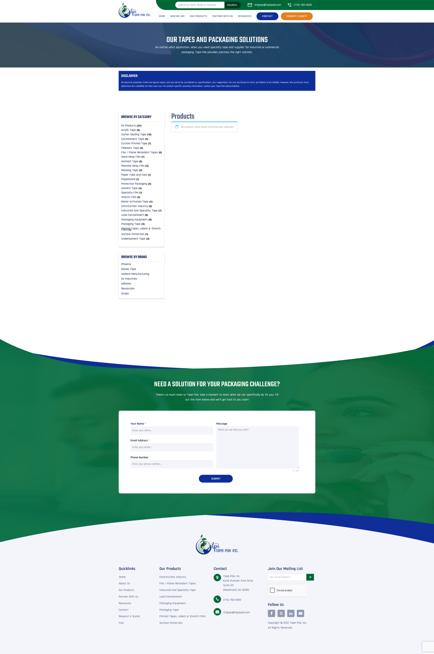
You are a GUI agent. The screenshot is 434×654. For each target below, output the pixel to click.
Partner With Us (222, 16)
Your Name (138, 424)
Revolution (127, 288)
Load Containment (170, 597)
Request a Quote (297, 16)
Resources (244, 16)
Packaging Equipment (172, 603)
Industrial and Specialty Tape (177, 590)
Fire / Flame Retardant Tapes (177, 583)
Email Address (140, 440)
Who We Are (177, 16)
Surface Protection (171, 623)
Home (162, 16)
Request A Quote (129, 616)
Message (221, 424)
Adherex (126, 284)
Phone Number (140, 457)
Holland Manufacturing (135, 274)
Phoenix (126, 264)
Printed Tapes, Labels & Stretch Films (182, 616)
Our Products (198, 16)
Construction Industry (172, 577)
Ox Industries (129, 279)
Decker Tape (128, 269)
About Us (124, 583)
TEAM (270, 633)
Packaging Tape (169, 610)
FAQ (121, 623)
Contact (267, 16)
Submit (216, 479)
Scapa (125, 293)
